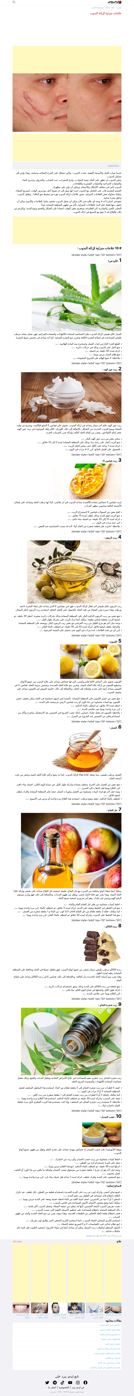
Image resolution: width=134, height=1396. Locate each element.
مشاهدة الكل (17, 1241)
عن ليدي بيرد (78, 1387)
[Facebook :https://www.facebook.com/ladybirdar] (85, 1384)
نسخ (57, 344)
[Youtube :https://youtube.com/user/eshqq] (70, 1384)
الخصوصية (64, 1387)
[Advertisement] (67, 31)
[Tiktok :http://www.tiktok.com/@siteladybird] (62, 1384)
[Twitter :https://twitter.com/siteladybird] (47, 1384)
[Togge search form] (14, 2)
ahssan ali (90, 1236)
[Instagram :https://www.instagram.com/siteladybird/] (77, 1384)
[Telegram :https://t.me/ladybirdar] (54, 1384)
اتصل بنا (52, 1387)
